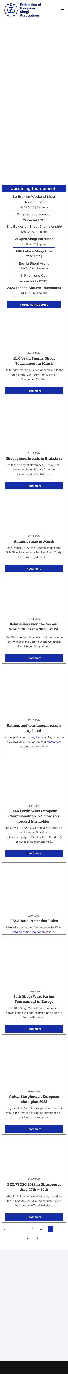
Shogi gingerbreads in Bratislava (34, 458)
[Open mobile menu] (62, 10)
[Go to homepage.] (22, 11)
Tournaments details (34, 304)
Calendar (34, 1336)
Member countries (34, 1315)
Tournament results (34, 1340)
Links (34, 1311)
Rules (34, 1320)
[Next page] (37, 1238)
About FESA (34, 1306)
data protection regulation (29, 932)
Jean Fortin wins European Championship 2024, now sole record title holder (34, 815)
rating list (34, 737)
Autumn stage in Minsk (34, 541)
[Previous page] (5, 1229)
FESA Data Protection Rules (34, 920)
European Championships (34, 1345)
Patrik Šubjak (46, 1367)
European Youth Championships (34, 1350)
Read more (34, 390)
